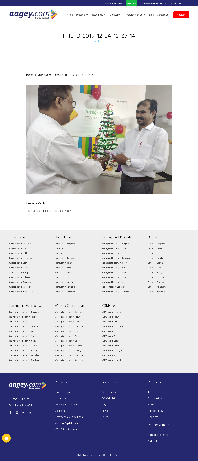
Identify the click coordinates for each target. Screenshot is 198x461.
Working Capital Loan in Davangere (69, 350)
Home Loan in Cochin (63, 263)
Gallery (105, 417)
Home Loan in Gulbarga (64, 277)
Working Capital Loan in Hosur (67, 317)
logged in (45, 210)
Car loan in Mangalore (157, 287)
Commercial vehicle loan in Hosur (22, 317)
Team (151, 392)
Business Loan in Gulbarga (19, 277)
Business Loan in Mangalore (20, 287)
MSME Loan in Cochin (110, 331)
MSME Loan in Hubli (109, 322)
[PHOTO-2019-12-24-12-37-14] (99, 139)
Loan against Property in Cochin (114, 263)
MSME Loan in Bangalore (111, 312)
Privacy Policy (155, 410)
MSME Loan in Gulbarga (111, 346)
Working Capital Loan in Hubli (67, 322)
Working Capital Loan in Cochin (67, 331)
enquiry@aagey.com (153, 3)
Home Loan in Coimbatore (65, 258)
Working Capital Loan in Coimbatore (69, 326)
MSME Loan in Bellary (110, 341)
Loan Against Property (67, 404)
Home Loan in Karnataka (65, 292)
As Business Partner (158, 434)
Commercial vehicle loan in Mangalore (24, 355)
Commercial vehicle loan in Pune (21, 336)
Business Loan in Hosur (18, 248)
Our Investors (155, 398)
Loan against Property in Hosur (113, 248)
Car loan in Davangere (156, 282)
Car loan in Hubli (154, 253)
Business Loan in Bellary (18, 272)
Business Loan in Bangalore (20, 244)
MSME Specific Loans (67, 429)
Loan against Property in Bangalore (115, 244)
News (104, 410)
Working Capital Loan (66, 423)
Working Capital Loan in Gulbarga (68, 346)
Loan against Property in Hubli (113, 253)
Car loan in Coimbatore (157, 258)
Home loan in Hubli (63, 253)
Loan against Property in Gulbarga (115, 277)
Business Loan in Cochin (18, 263)
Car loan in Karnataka (156, 292)
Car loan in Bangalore (156, 244)
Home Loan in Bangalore (65, 244)
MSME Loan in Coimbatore (112, 326)
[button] (6, 438)
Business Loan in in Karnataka (21, 292)
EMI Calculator (109, 398)
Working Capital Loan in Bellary (67, 341)
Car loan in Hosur (155, 248)
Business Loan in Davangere (20, 282)
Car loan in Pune (154, 268)
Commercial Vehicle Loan (69, 417)
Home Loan (61, 398)
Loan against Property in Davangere (115, 282)
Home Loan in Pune (63, 268)
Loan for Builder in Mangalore (113, 287)
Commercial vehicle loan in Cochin (22, 331)
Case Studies (108, 392)
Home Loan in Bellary (63, 272)
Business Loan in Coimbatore (20, 258)
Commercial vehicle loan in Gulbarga (23, 346)
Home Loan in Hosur (63, 248)
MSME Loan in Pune (109, 336)
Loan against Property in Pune (113, 268)
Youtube (181, 14)
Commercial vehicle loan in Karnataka (24, 360)
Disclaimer (153, 417)
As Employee (155, 441)
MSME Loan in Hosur (110, 317)
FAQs (104, 404)
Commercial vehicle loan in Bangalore (24, 312)
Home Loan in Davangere (65, 282)
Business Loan (63, 392)
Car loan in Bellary (155, 272)
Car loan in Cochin (155, 263)
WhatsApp (131, 3)
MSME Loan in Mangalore (111, 355)
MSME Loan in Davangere (111, 350)
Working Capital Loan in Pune (67, 336)
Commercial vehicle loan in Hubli (22, 322)
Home (100, 41)
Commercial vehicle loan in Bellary (22, 341)
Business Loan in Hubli (18, 253)
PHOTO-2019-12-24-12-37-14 (78, 75)
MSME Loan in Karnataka (111, 360)
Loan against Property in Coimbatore (116, 258)
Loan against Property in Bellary (114, 272)
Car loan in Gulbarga (156, 277)
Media (151, 404)
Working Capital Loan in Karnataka (69, 360)
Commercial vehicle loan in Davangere (24, 350)
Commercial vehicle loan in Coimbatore (24, 326)
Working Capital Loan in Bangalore (69, 312)
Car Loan (60, 410)
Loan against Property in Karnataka (115, 292)
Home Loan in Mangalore (65, 287)
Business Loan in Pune (18, 268)
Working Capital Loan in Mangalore (69, 355)
